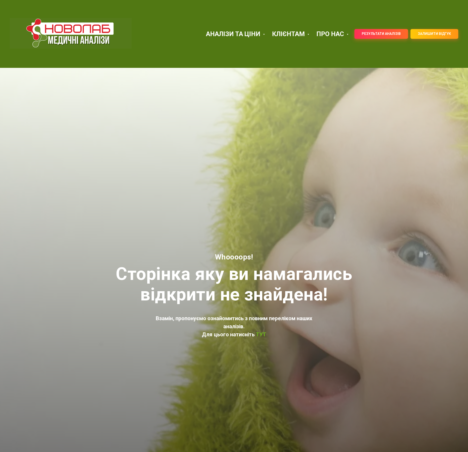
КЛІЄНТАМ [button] (289, 34)
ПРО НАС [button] (330, 34)
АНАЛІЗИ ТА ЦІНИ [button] (234, 34)
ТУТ (260, 334)
